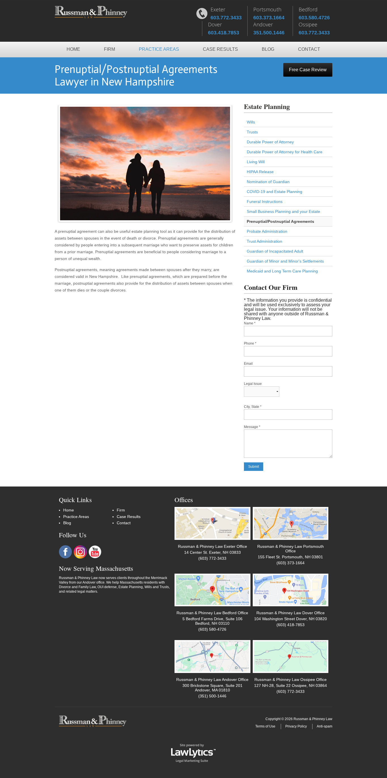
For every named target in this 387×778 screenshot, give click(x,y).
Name (250, 323)
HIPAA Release (260, 171)
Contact (309, 49)
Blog (268, 49)
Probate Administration (267, 231)
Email (248, 364)
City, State (252, 407)
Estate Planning (267, 106)
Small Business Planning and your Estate (283, 211)
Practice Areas (159, 49)
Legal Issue (253, 384)
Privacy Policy (296, 726)
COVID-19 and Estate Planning (274, 191)
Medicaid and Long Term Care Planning (282, 271)
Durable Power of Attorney (270, 142)
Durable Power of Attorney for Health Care (284, 152)
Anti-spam (324, 726)
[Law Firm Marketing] (193, 752)
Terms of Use (265, 726)
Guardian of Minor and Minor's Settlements (285, 261)
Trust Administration (264, 241)
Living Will (256, 162)
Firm (109, 49)
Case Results (220, 49)
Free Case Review (308, 69)
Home (73, 49)
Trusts (252, 132)
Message (252, 427)
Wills (251, 122)
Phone (250, 343)
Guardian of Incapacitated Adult (275, 251)
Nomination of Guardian (268, 181)
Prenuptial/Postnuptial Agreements (280, 221)
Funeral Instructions (264, 201)
